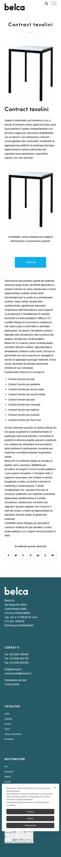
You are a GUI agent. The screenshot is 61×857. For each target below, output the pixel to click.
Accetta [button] (30, 811)
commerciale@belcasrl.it (18, 673)
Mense (8, 776)
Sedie (7, 713)
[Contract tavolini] (30, 71)
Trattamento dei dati (15, 680)
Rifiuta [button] (30, 818)
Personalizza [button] (30, 825)
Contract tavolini (30, 24)
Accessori (9, 739)
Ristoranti (9, 771)
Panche (8, 724)
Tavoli (7, 729)
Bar (6, 766)
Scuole (8, 781)
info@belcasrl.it (13, 669)
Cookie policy (12, 684)
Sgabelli (8, 719)
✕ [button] (55, 787)
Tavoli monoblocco (13, 734)
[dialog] (30, 807)
